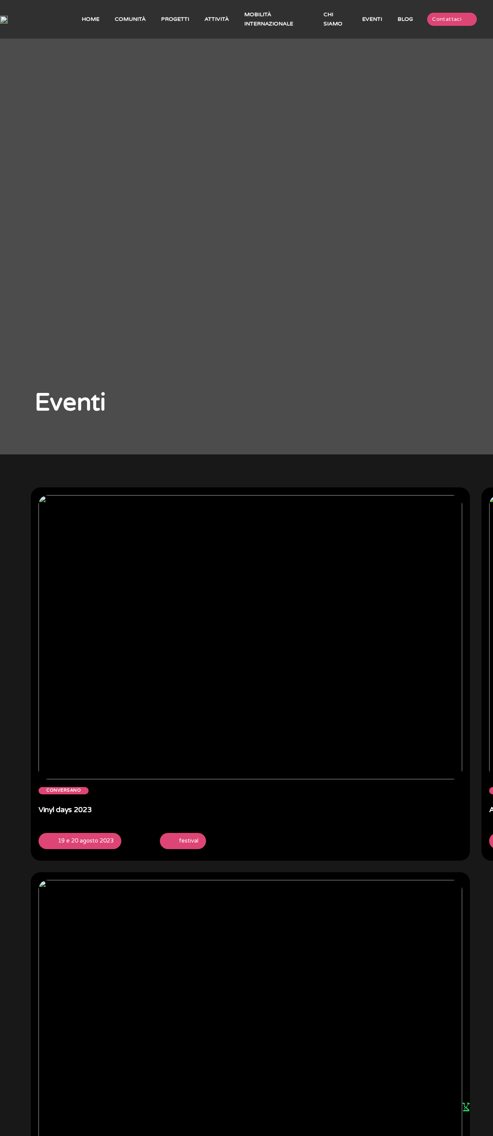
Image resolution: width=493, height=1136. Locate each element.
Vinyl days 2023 (65, 810)
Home (90, 19)
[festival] (171, 841)
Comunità (130, 19)
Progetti (175, 19)
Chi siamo (333, 19)
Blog (405, 19)
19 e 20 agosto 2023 (86, 840)
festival (188, 840)
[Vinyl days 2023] (456, 811)
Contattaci (446, 19)
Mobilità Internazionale (268, 19)
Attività (217, 19)
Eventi (372, 19)
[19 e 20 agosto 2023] (50, 841)
